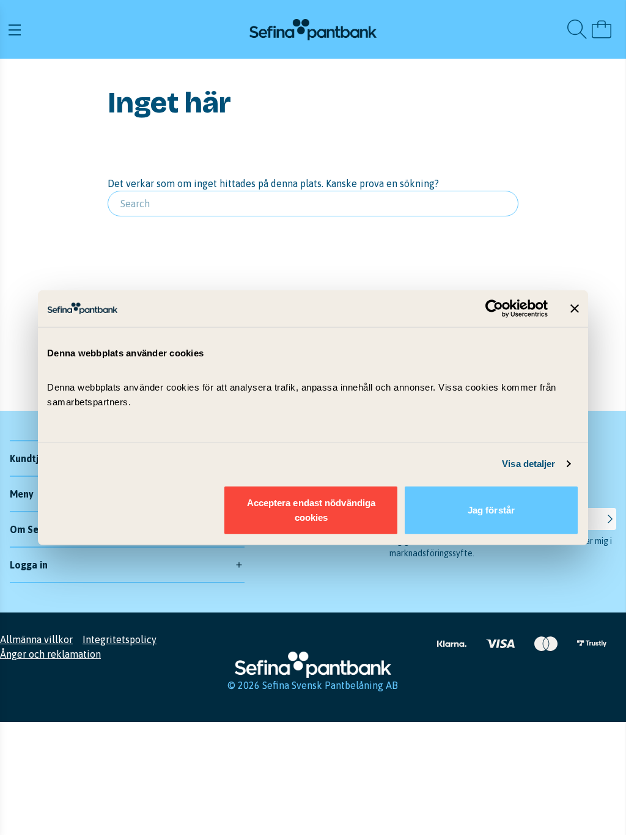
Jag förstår (491, 509)
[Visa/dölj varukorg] (601, 29)
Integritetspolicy (119, 639)
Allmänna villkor (36, 639)
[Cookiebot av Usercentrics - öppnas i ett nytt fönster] (494, 309)
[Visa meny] (107, 29)
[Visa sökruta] (577, 29)
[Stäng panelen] (574, 308)
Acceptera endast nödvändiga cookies (311, 509)
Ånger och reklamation (50, 654)
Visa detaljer (528, 463)
